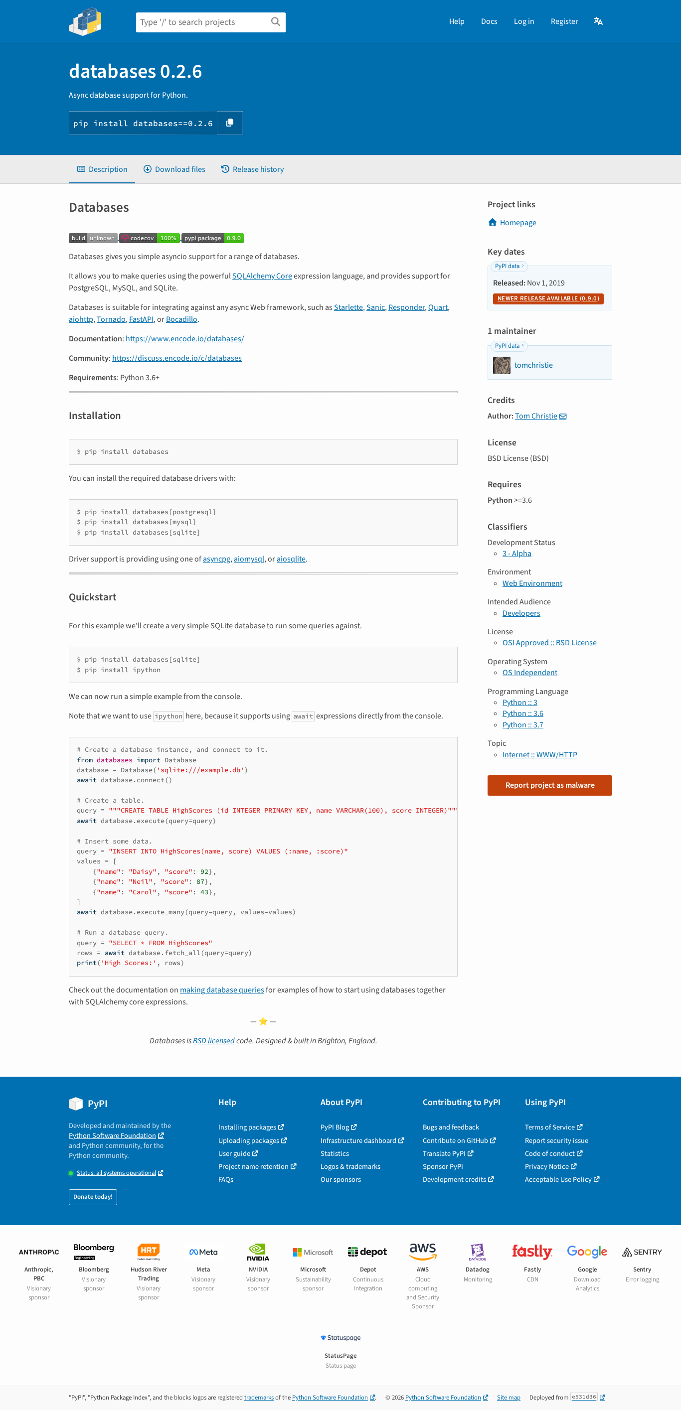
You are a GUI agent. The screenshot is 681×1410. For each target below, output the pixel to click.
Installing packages (247, 1127)
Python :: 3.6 (523, 713)
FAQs (225, 1179)
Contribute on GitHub (455, 1140)
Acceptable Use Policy (558, 1179)
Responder (406, 307)
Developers (521, 613)
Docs (489, 21)
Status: (116, 1173)
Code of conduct (550, 1153)
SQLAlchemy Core (262, 276)
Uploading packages (248, 1140)
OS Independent (530, 672)
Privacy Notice (547, 1166)
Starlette (348, 307)
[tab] (102, 169)
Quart (438, 307)
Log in (524, 21)
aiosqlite (291, 559)
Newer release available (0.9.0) (548, 298)
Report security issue (556, 1140)
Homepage (518, 222)
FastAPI (141, 319)
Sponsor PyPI (443, 1166)
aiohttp (81, 319)
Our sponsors (341, 1179)
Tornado (111, 319)
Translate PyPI (444, 1153)
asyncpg (216, 559)
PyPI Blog (335, 1127)
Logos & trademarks (350, 1166)
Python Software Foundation (112, 1135)
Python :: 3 (520, 702)
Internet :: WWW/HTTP (540, 754)
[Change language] (599, 21)
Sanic (375, 307)
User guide (234, 1153)
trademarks (259, 1397)
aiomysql (249, 559)
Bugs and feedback (451, 1127)
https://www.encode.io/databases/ (185, 338)
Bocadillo (181, 319)
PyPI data (507, 266)
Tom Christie (536, 416)
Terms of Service (550, 1127)
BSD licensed (214, 1040)
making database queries (222, 990)
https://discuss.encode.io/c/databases (177, 358)
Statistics (335, 1153)
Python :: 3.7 (523, 724)
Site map (508, 1397)
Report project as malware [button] (550, 785)
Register (564, 21)
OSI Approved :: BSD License (550, 642)
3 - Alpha (517, 553)
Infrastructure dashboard (358, 1140)
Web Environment (532, 583)
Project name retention (253, 1166)
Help (457, 21)
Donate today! (93, 1196)
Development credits (454, 1179)
